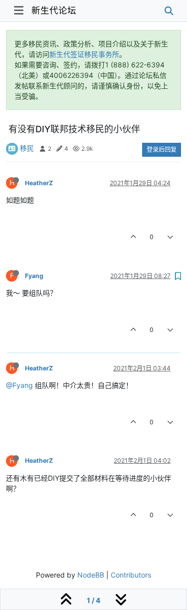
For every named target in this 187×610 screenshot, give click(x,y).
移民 (27, 148)
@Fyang (19, 385)
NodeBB (90, 575)
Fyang (34, 276)
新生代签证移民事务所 (84, 54)
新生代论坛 (53, 10)
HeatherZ (39, 183)
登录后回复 (162, 149)
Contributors (131, 575)
